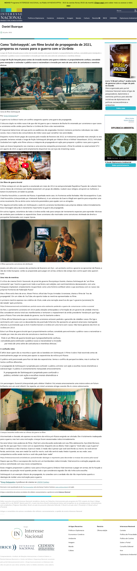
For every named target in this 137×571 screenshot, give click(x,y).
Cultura (86, 18)
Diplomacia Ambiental (128, 18)
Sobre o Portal (125, 542)
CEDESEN (113, 18)
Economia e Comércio (76, 534)
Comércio (50, 18)
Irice (121, 550)
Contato (123, 530)
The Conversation (28, 487)
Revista (96, 18)
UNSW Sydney (43, 482)
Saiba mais (120, 108)
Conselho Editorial (126, 546)
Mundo (78, 18)
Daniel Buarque (12, 26)
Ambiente (60, 18)
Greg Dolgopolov (11, 116)
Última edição (102, 530)
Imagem (70, 18)
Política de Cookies (127, 538)
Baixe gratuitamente (120, 165)
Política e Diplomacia (36, 18)
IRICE (105, 18)
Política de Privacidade (128, 534)
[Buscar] (135, 10)
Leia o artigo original (62, 487)
